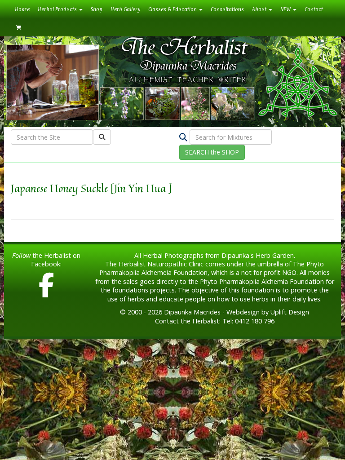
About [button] (260, 9)
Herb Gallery (125, 9)
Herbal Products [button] (58, 9)
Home (24, 9)
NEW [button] (286, 9)
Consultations (227, 9)
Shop (96, 9)
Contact (314, 9)
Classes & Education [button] (173, 9)
